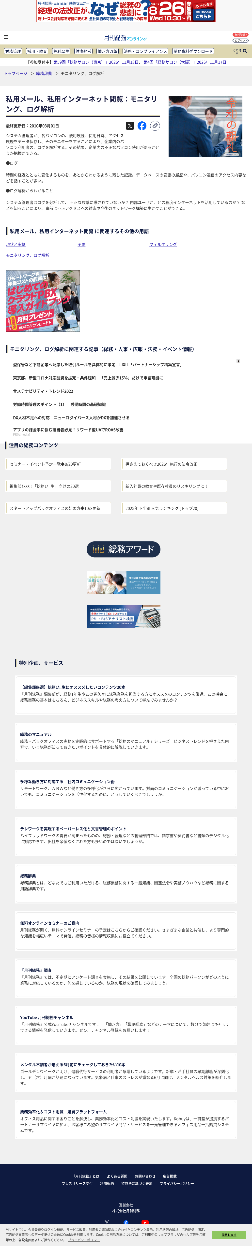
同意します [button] (229, 1234)
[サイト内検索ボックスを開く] (244, 51)
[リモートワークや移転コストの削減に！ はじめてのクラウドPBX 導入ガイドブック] (43, 330)
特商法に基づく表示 (136, 1183)
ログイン (240, 40)
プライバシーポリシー (177, 1183)
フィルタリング (163, 244)
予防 (81, 244)
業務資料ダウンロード (193, 51)
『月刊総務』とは (85, 1176)
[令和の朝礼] (205, 155)
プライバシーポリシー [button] (84, 1239)
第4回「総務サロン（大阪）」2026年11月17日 (184, 62)
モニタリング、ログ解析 (27, 255)
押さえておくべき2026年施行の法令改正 (161, 464)
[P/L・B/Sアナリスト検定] (123, 626)
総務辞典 (44, 73)
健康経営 (83, 51)
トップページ (15, 73)
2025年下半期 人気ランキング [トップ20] (162, 508)
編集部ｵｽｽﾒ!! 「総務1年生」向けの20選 (44, 486)
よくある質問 (117, 1176)
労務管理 (13, 51)
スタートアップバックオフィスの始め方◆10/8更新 (55, 508)
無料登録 (240, 34)
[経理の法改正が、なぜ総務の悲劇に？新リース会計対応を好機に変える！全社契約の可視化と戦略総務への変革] (126, 20)
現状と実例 (16, 244)
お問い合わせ (145, 1176)
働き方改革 (107, 51)
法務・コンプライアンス (145, 51)
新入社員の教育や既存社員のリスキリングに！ (167, 486)
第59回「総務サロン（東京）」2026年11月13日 (96, 62)
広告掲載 (170, 1176)
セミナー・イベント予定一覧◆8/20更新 (45, 464)
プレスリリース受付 (77, 1183)
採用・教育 (37, 51)
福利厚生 (61, 51)
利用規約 (107, 1183)
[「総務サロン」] (123, 593)
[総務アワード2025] (123, 559)
